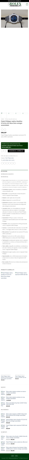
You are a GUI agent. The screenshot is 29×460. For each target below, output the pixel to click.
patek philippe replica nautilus (9, 160)
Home (2, 119)
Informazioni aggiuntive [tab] (7, 174)
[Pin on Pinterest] (12, 163)
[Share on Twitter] (7, 163)
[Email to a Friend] (9, 163)
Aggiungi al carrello (16, 150)
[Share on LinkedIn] (14, 163)
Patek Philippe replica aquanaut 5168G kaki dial (20, 377)
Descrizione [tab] (4, 171)
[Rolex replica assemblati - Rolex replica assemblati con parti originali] (14, 4)
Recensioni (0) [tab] (4, 176)
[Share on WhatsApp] (2, 163)
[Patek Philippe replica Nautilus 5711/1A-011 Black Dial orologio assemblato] (7, 323)
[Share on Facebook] (5, 163)
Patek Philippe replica (11, 119)
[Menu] (2, 4)
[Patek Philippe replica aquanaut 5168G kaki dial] (21, 323)
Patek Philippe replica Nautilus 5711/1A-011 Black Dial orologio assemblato (7, 377)
